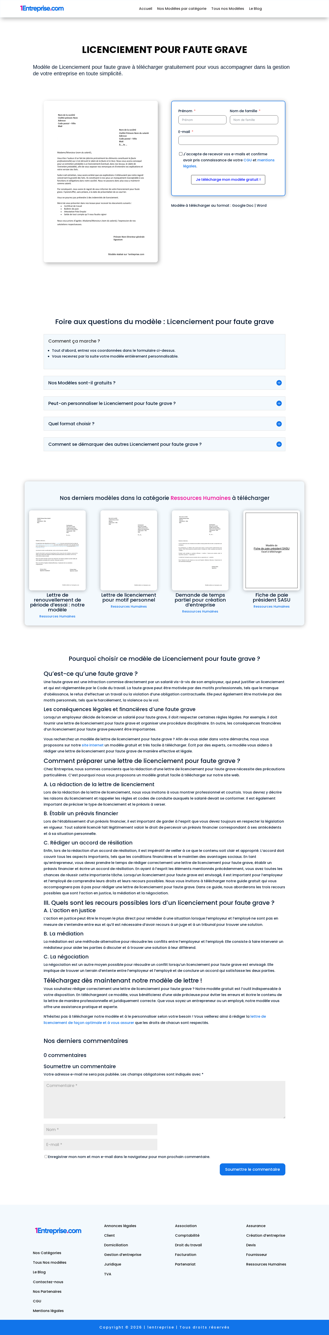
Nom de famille (243, 111)
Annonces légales (120, 1225)
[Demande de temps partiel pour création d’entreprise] (200, 550)
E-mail (184, 131)
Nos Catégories (47, 1252)
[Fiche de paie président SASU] (271, 550)
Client (109, 1235)
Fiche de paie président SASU (272, 597)
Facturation (185, 1254)
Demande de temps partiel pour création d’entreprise (200, 600)
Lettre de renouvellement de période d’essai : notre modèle (57, 602)
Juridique (112, 1264)
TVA (107, 1274)
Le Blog (255, 8)
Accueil (145, 8)
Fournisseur (256, 1254)
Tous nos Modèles (227, 8)
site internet (93, 745)
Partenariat (185, 1264)
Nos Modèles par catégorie (181, 8)
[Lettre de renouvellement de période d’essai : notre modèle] (57, 550)
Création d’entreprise (265, 1235)
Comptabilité (187, 1235)
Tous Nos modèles (49, 1262)
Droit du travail (188, 1245)
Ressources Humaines (57, 616)
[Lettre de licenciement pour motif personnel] (128, 550)
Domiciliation (116, 1245)
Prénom (185, 111)
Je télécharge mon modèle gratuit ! (228, 179)
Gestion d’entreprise (122, 1254)
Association (186, 1225)
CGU (248, 160)
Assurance (255, 1225)
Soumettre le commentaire (252, 1169)
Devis (251, 1245)
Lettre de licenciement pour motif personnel (128, 597)
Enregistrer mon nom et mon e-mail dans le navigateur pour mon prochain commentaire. (129, 1156)
